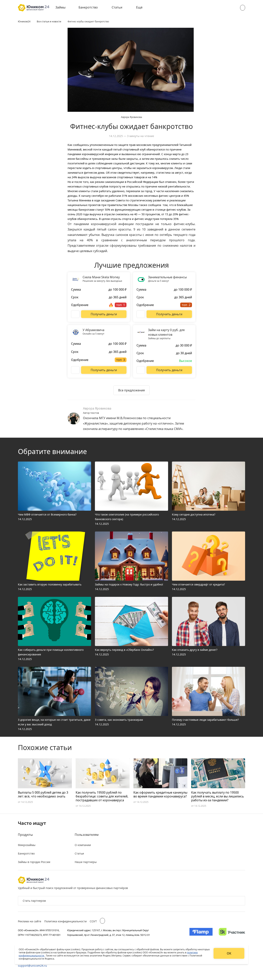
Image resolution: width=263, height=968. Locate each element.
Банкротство (88, 7)
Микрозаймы (26, 845)
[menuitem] (63, 8)
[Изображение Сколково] (232, 932)
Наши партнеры (86, 862)
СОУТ (93, 921)
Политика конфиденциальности (65, 921)
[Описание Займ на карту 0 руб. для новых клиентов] (141, 370)
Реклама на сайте (29, 921)
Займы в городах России (34, 862)
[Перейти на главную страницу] (33, 7)
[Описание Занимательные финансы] (141, 314)
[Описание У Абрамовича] (75, 370)
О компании (83, 845)
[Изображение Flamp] (201, 932)
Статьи (117, 7)
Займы (60, 7)
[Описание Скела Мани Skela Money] (75, 314)
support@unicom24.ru (32, 965)
